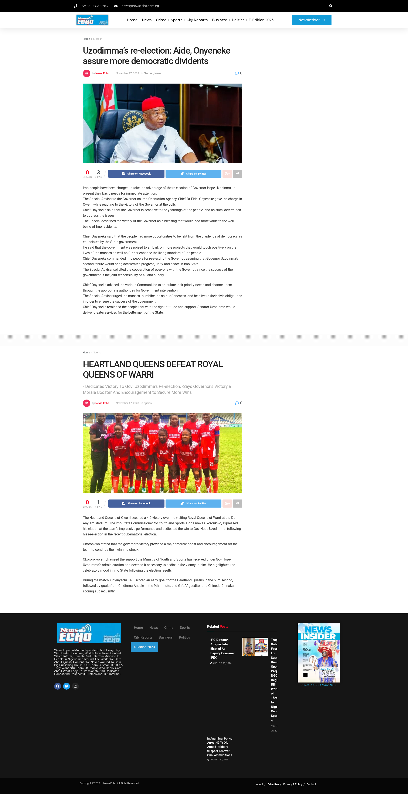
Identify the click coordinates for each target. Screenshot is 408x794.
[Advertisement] (288, 68)
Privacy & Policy (292, 784)
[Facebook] (57, 686)
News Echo (102, 73)
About (259, 784)
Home (132, 20)
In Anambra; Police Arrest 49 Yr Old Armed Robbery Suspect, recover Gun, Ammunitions (219, 747)
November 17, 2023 (127, 73)
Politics (238, 20)
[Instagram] (75, 686)
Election (97, 38)
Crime (161, 20)
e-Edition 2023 (261, 20)
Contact (311, 784)
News (147, 20)
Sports (176, 20)
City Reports (197, 20)
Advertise (273, 784)
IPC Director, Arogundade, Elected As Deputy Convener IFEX (222, 649)
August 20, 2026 (221, 663)
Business (219, 20)
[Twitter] (66, 686)
